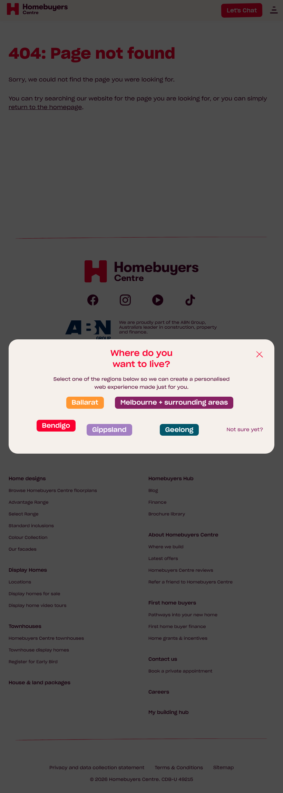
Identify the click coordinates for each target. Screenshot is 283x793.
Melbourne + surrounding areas (174, 402)
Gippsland (109, 430)
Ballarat (85, 402)
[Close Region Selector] (259, 354)
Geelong (179, 430)
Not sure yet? (244, 429)
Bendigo (56, 426)
